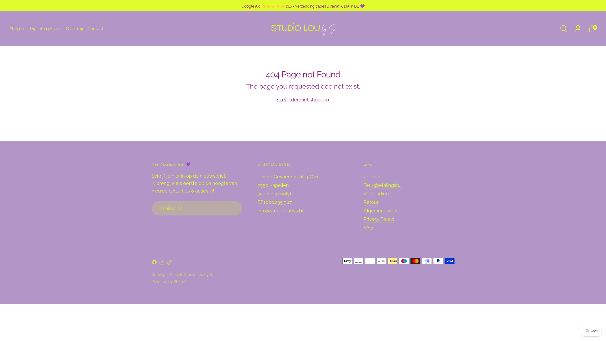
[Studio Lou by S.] (303, 28)
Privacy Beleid (379, 219)
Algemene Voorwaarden (390, 211)
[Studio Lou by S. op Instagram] (162, 263)
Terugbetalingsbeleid (387, 185)
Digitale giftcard (45, 28)
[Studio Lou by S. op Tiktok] (169, 263)
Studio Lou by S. (199, 274)
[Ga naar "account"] (578, 28)
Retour (371, 202)
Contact (95, 28)
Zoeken (372, 176)
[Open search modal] (563, 28)
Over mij (74, 28)
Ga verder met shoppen (303, 100)
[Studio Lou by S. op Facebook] (154, 263)
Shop (14, 28)
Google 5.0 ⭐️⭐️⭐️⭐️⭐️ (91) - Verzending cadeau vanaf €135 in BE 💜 (303, 6)
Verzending (376, 194)
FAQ (368, 228)
